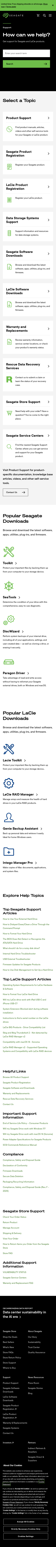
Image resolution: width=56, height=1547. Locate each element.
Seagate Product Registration (17, 1082)
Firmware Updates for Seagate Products (21, 964)
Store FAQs (8, 1352)
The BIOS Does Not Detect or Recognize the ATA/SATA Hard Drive (24, 941)
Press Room (34, 1383)
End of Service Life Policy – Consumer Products (25, 1123)
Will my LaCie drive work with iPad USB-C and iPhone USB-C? (24, 1001)
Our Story (33, 1337)
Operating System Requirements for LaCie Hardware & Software (27, 987)
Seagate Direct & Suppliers (36, 1458)
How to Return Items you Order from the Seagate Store (26, 1246)
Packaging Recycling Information (18, 1182)
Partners (32, 1442)
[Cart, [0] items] (38, 15)
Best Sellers (9, 1342)
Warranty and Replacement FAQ (18, 1283)
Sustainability (34, 1342)
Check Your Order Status (14, 1217)
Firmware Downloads (13, 1171)
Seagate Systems (11, 1428)
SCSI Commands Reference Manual (20, 1145)
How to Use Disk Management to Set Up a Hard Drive (28, 970)
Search (9, 64)
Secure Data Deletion (13, 1176)
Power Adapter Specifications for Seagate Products (27, 1139)
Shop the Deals (10, 1337)
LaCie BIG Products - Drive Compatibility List (24, 1027)
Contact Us (11, 492)
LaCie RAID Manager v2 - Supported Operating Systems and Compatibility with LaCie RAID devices (27, 1049)
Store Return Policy (12, 1357)
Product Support (11, 1383)
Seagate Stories (35, 1388)
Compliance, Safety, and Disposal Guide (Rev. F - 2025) (26, 1189)
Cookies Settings (26, 1536)
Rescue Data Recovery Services (18, 1099)
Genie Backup (21, 828)
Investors (7, 1442)
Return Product (10, 1222)
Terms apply (11, 6)
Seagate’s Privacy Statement (13, 1502)
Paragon (14, 673)
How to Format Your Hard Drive (17, 933)
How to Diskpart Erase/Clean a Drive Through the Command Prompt (26, 926)
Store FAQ (8, 1253)
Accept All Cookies (25, 1521)
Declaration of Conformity (15, 1165)
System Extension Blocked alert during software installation (25, 1011)
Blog (30, 1393)
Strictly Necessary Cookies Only (25, 1529)
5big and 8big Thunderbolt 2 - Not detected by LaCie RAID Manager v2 (25, 1034)
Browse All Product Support (16, 1077)
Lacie (13, 760)
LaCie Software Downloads (10, 1398)
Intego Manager (18, 863)
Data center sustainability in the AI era (24, 1314)
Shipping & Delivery (12, 1233)
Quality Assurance (37, 1352)
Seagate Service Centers (14, 1277)
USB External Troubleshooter (16, 959)
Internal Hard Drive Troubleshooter (19, 953)
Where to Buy (9, 1368)
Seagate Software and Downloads (19, 1088)
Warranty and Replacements (16, 1093)
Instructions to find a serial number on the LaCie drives (25, 1020)
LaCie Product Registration (9, 1416)
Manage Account (11, 1228)
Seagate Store (10, 1331)
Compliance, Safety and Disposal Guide (21, 1160)
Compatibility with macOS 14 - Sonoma (21, 1042)
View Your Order (10, 1238)
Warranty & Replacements (15, 1423)
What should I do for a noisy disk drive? (21, 948)
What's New (8, 1347)
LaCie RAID (19, 794)
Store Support (9, 1363)
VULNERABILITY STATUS (14, 1272)
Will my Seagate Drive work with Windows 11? (24, 1128)
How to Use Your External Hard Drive (20, 919)
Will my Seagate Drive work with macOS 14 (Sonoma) (28, 1134)
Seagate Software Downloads (11, 1390)
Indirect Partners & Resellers (36, 1450)
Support (7, 1377)
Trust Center (34, 1347)
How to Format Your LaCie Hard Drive (20, 994)
